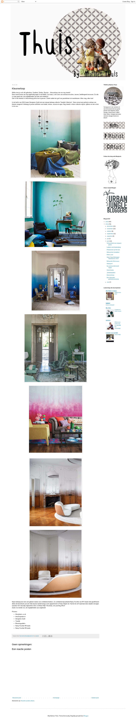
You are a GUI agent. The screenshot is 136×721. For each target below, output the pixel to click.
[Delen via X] (47, 636)
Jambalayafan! (111, 272)
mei (108, 282)
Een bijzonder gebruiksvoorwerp (113, 278)
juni (108, 241)
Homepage (56, 698)
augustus (110, 236)
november (110, 228)
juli (108, 238)
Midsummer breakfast (113, 252)
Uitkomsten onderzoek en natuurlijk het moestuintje (118, 325)
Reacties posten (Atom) (27, 701)
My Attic (108, 308)
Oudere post (95, 698)
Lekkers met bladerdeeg (114, 247)
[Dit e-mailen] (43, 636)
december (110, 226)
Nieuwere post (16, 698)
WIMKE (108, 303)
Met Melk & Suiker (111, 291)
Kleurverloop (110, 275)
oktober (109, 231)
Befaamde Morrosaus (113, 261)
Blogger (86, 716)
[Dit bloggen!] (45, 636)
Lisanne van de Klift (112, 333)
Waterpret (109, 263)
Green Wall (117, 334)
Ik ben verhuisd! (110, 305)
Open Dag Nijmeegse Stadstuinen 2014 (113, 257)
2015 (107, 221)
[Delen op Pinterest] (51, 636)
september (110, 233)
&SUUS (108, 320)
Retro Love (110, 254)
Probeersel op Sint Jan (113, 250)
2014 (107, 224)
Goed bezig (110, 270)
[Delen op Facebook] (49, 636)
